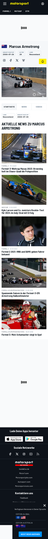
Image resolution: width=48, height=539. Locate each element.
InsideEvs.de (24, 469)
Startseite (9, 107)
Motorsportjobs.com (24, 477)
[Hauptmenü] (5, 4)
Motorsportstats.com (24, 486)
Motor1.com (24, 473)
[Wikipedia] (23, 60)
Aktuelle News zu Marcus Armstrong (23, 126)
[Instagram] (4, 60)
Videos (39, 107)
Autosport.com (24, 482)
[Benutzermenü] (42, 3)
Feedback (24, 498)
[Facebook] (10, 60)
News (24, 107)
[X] (17, 60)
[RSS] (38, 454)
